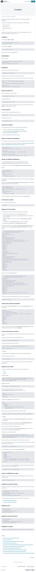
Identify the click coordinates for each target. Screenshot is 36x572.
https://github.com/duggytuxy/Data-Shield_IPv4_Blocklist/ (15, 144)
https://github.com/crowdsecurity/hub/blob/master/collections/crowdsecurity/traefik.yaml (18, 544)
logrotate (18, 442)
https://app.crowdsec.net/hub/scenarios (9, 502)
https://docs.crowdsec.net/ (7, 539)
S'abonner (33, 1)
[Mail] (33, 569)
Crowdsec (4, 373)
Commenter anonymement (21, 566)
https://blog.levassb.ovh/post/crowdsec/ (10, 543)
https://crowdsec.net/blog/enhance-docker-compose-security (13, 541)
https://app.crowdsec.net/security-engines (10, 132)
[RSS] (34, 569)
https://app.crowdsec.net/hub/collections (10, 500)
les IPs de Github (19, 161)
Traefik (4, 371)
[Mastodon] (29, 569)
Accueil (26, 1)
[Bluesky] (26, 569)
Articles (29, 1)
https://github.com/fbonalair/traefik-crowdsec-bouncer (12, 548)
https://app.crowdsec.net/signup (19, 129)
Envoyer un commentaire (30, 566)
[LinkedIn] (32, 569)
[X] (25, 569)
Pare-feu (8, 19)
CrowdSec (3, 19)
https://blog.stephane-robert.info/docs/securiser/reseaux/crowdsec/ (14, 551)
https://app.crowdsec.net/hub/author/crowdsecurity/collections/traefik (14, 549)
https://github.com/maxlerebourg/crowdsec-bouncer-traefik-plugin (14, 546)
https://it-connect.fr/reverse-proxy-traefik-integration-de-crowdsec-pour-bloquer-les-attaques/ (18, 553)
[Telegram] (28, 569)
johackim (14, 16)
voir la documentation (13, 52)
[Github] (30, 569)
